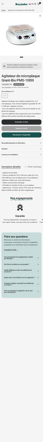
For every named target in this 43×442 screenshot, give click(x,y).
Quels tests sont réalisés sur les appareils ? (19, 277)
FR (33, 4)
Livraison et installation (10, 155)
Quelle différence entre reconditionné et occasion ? (18, 271)
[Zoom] (40, 15)
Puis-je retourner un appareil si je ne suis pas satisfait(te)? (18, 291)
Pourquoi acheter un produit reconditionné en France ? (19, 284)
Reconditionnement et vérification (13, 143)
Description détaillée (11, 167)
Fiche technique (35, 167)
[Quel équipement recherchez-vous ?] (35, 4)
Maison (4, 10)
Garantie (4, 149)
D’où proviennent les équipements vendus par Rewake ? (18, 257)
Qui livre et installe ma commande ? (16, 264)
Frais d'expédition (6, 87)
